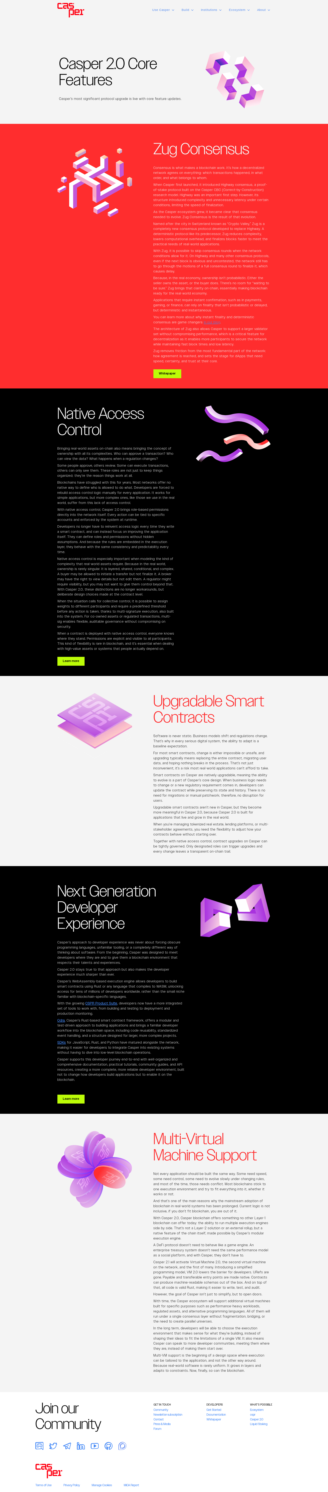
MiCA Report (131, 1485)
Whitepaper (214, 1419)
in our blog (212, 322)
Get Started (214, 1410)
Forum (157, 1429)
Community (161, 1410)
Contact (159, 1419)
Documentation (216, 1414)
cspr (252, 1414)
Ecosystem (257, 1410)
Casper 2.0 (256, 1419)
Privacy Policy (72, 1485)
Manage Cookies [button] (102, 1485)
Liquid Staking (258, 1424)
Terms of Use (43, 1485)
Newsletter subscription (168, 1414)
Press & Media (162, 1424)
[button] (163, 10)
